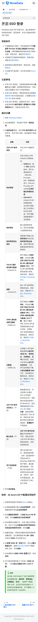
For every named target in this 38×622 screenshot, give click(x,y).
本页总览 (6, 18)
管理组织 (27, 54)
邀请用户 (8, 96)
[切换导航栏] (3, 3)
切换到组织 (14, 60)
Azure (24, 502)
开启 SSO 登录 (22, 546)
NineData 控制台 (15, 118)
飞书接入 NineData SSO (27, 340)
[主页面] (4, 9)
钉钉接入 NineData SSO (27, 293)
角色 (8, 68)
